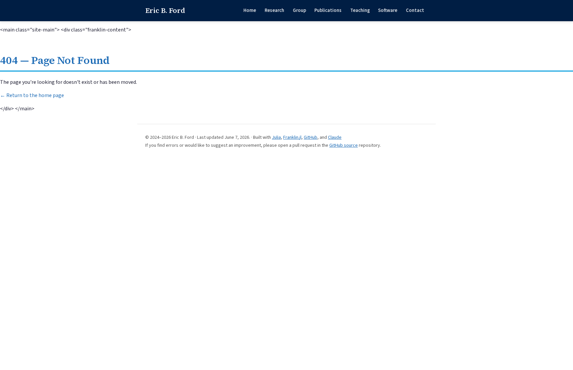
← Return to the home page (32, 95)
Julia (276, 137)
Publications (328, 10)
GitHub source (343, 145)
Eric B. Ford (165, 10)
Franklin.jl (292, 137)
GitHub (310, 137)
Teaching (360, 10)
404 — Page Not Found (54, 60)
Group (299, 10)
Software (387, 10)
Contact (415, 10)
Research (274, 10)
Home (249, 10)
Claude (335, 137)
